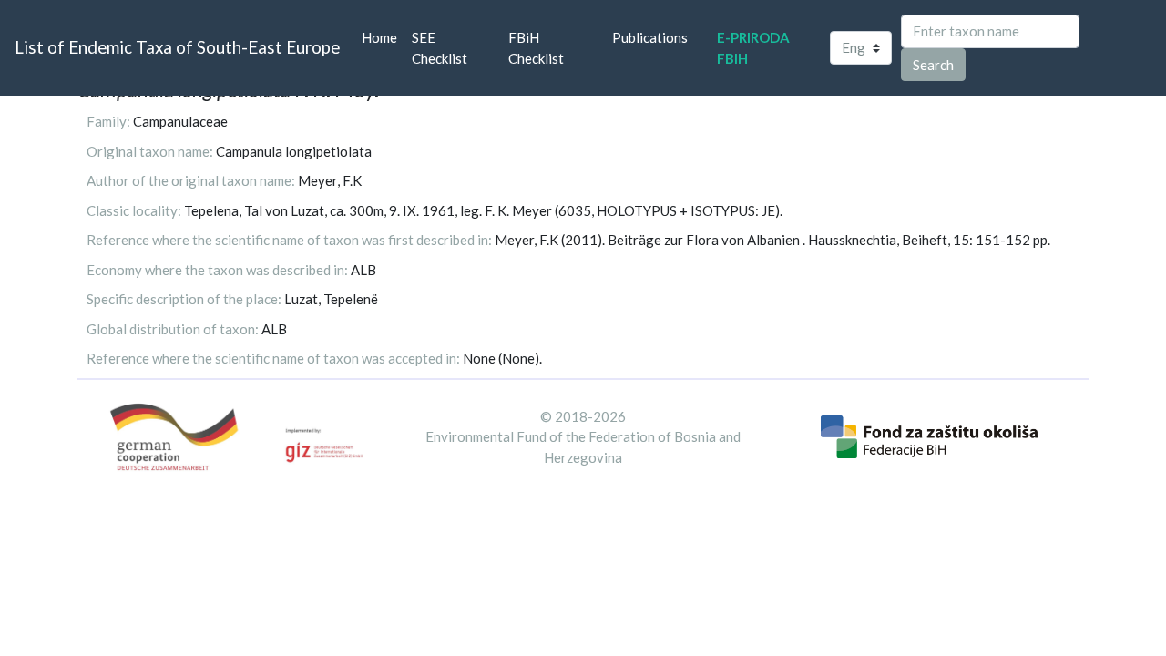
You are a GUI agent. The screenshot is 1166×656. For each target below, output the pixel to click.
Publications (650, 37)
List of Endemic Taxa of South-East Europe (177, 46)
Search (933, 64)
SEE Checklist (439, 48)
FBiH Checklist (536, 48)
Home (383, 37)
